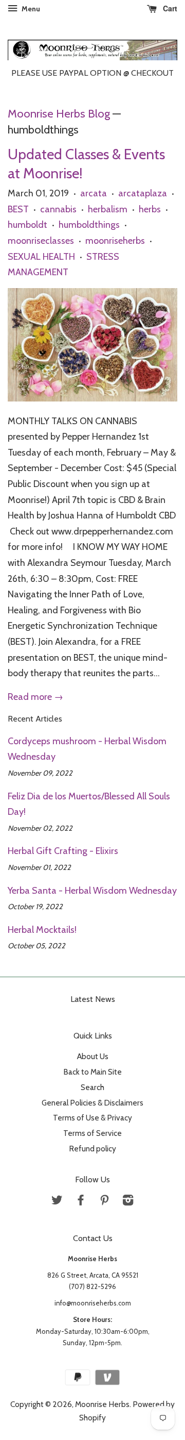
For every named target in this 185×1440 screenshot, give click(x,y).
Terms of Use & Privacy (92, 1118)
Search (92, 1087)
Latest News (92, 999)
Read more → (35, 696)
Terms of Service (92, 1133)
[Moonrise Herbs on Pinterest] (104, 1202)
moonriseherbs (115, 240)
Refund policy (92, 1148)
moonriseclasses (41, 240)
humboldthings (89, 224)
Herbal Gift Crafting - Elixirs (63, 851)
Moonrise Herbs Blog (59, 113)
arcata (93, 193)
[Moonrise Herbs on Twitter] (57, 1202)
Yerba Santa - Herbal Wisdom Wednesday (92, 890)
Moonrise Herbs (102, 1404)
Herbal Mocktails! (42, 929)
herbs (150, 209)
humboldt (27, 224)
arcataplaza (142, 193)
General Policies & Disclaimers (92, 1103)
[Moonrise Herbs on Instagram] (128, 1202)
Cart (169, 8)
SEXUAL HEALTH (41, 256)
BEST (18, 209)
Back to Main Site (92, 1072)
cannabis (58, 209)
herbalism (107, 209)
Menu (30, 8)
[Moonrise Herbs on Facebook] (80, 1202)
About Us (92, 1056)
